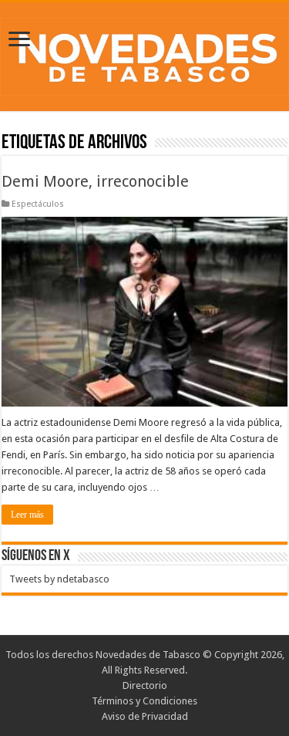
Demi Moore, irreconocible (95, 181)
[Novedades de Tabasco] (144, 54)
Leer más (27, 514)
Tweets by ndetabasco (59, 579)
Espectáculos (38, 204)
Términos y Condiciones (144, 701)
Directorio (145, 685)
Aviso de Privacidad (145, 716)
